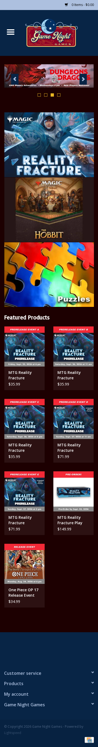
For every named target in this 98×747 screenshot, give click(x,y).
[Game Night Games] (59, 32)
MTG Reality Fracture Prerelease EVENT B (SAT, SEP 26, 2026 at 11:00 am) (71, 375)
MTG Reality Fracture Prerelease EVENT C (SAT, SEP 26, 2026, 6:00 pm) (21, 447)
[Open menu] (10, 31)
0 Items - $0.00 (82, 4)
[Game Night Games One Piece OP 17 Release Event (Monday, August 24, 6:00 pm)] (24, 563)
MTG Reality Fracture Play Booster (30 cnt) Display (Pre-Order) (72, 520)
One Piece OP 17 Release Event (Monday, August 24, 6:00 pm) (23, 592)
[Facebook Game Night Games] (49, 648)
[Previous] (15, 79)
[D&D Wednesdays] (49, 76)
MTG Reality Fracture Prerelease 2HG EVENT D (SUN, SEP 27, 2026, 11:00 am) (71, 447)
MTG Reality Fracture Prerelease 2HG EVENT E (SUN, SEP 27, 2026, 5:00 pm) (22, 520)
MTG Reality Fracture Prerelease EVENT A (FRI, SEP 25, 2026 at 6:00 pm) (22, 375)
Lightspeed (12, 732)
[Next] (83, 79)
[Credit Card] (88, 739)
